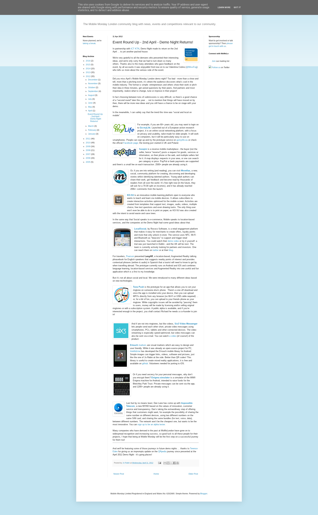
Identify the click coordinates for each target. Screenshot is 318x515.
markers (138, 345)
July (90, 99)
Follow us (215, 67)
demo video (173, 241)
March (91, 126)
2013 (88, 72)
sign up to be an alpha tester (151, 424)
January (92, 134)
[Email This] (165, 463)
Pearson (130, 256)
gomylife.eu (182, 140)
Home (156, 474)
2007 (88, 154)
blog (171, 250)
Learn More (224, 7)
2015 (88, 64)
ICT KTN (135, 48)
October (92, 87)
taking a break (89, 43)
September (93, 91)
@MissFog (191, 67)
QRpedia (162, 451)
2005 (88, 162)
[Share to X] (171, 463)
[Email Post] (159, 463)
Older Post (193, 474)
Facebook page (130, 143)
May (90, 107)
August (91, 95)
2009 (88, 146)
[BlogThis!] (168, 463)
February (92, 130)
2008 (88, 150)
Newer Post (118, 474)
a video (172, 336)
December (93, 80)
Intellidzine (135, 351)
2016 (88, 61)
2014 (88, 68)
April (90, 111)
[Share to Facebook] (174, 463)
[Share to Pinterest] (177, 463)
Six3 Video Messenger (186, 323)
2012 (88, 76)
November (93, 83)
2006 (88, 158)
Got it (237, 7)
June (90, 103)
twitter (156, 250)
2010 (88, 143)
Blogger (203, 493)
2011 (88, 139)
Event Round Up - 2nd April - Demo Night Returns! (95, 117)
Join (213, 61)
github (145, 363)
